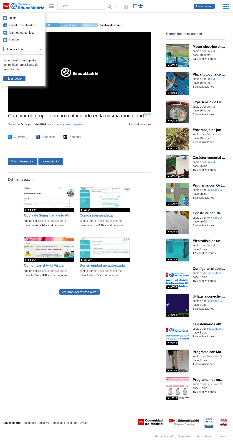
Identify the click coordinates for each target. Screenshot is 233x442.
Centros (14, 40)
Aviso (204, 436)
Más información (23, 161)
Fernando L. (214, 134)
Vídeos (88, 25)
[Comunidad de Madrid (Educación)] (150, 424)
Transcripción (51, 161)
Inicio (12, 18)
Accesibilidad (164, 436)
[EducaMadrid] (184, 424)
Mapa (184, 436)
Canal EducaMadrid (22, 25)
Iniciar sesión (204, 6)
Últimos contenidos (22, 32)
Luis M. (211, 51)
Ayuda (84, 422)
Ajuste (147, 114)
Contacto (222, 436)
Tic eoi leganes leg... (69, 25)
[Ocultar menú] (51, 6)
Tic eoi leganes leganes (67, 124)
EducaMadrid (215, 273)
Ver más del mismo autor (80, 292)
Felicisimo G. (215, 190)
